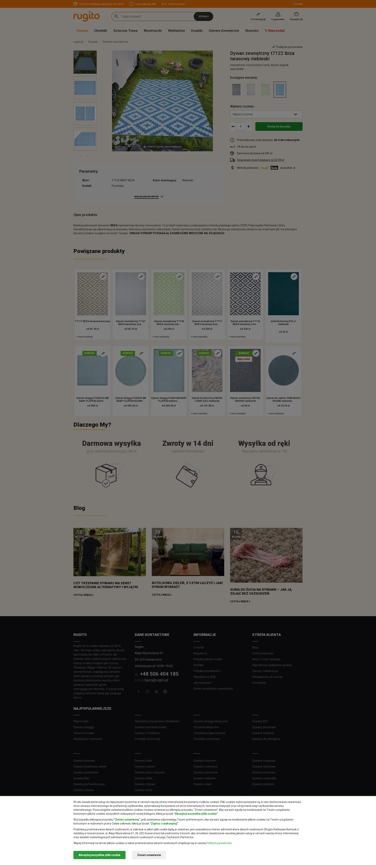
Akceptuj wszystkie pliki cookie (99, 855)
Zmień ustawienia (149, 855)
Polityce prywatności (219, 843)
